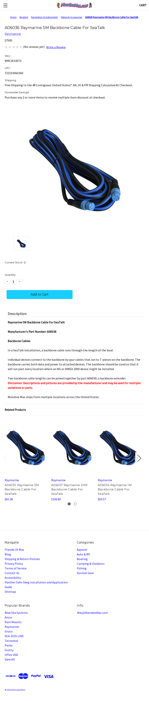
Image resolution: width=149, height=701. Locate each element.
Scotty (9, 650)
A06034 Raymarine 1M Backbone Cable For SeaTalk (115, 489)
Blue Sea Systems (16, 613)
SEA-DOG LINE (14, 636)
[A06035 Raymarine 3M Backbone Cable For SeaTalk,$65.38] (25, 448)
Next (139, 458)
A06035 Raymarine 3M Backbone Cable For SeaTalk (22, 489)
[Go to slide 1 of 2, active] (69, 503)
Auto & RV (83, 554)
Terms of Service (16, 568)
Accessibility (13, 578)
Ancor (8, 617)
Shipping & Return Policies (22, 559)
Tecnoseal (11, 641)
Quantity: (10, 274)
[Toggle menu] (5, 5)
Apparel (82, 549)
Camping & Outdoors (91, 564)
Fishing (82, 568)
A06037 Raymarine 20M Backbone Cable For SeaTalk (69, 489)
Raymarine (12, 627)
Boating (82, 559)
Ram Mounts (13, 622)
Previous (5, 458)
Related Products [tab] (15, 410)
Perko (9, 645)
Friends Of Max (14, 549)
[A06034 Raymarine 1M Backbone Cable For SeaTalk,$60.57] (118, 448)
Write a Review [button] (56, 47)
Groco (9, 631)
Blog (8, 554)
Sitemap (10, 592)
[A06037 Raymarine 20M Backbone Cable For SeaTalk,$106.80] (72, 448)
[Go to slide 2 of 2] (75, 503)
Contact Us (12, 573)
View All (10, 659)
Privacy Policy (14, 564)
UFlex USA (11, 655)
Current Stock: (15, 262)
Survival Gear (85, 573)
